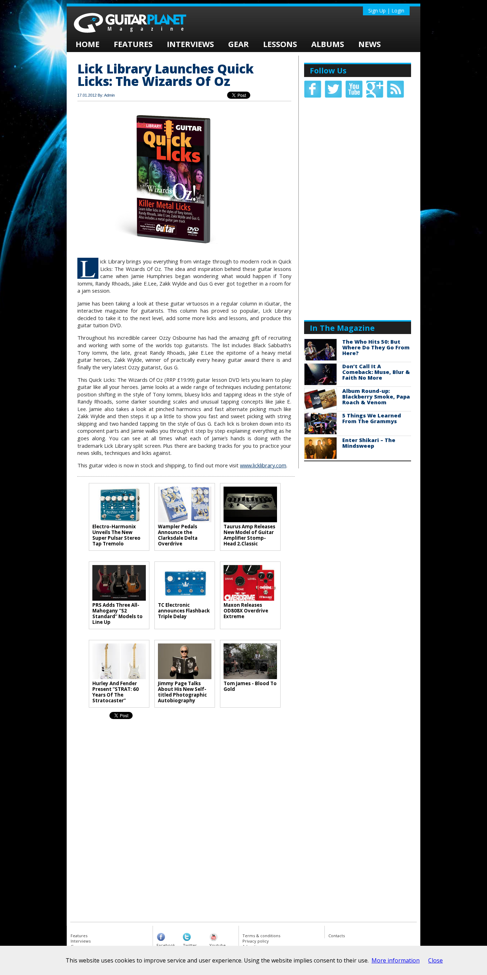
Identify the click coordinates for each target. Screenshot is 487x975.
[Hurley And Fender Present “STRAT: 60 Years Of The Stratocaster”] (119, 677)
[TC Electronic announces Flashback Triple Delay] (184, 598)
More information (395, 960)
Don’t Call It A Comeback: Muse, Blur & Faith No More (376, 372)
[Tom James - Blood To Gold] (250, 677)
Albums (327, 44)
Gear (238, 44)
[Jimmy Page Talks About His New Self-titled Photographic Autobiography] (184, 677)
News (369, 44)
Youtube (217, 945)
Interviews (190, 44)
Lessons (280, 44)
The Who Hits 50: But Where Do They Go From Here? (376, 347)
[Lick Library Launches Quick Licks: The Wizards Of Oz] (184, 247)
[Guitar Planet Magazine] (143, 35)
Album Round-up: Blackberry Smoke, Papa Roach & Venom (376, 396)
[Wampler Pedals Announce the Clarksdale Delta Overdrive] (184, 520)
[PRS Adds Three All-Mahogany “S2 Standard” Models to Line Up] (119, 598)
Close (435, 960)
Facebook (166, 945)
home (87, 44)
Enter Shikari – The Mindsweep (368, 442)
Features (133, 44)
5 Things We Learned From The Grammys (371, 418)
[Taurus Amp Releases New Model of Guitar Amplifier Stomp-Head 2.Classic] (250, 520)
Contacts (336, 935)
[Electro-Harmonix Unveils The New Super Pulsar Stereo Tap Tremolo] (119, 520)
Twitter (190, 945)
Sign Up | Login (386, 10)
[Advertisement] (357, 208)
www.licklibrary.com (263, 465)
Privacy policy (255, 941)
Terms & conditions (261, 935)
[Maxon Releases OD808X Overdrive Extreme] (250, 598)
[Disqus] (243, 824)
